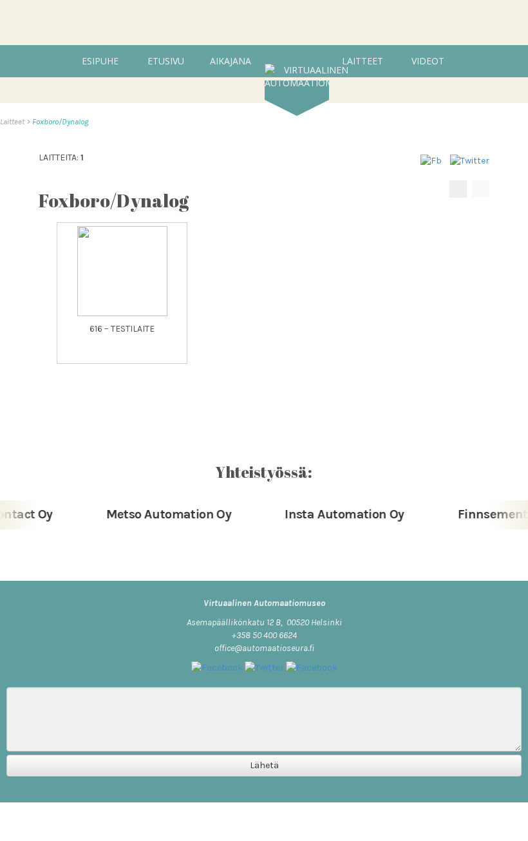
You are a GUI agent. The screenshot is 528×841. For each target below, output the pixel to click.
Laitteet (362, 61)
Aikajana (230, 61)
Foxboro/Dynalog (60, 121)
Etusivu (165, 61)
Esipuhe (100, 61)
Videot (427, 61)
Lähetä (264, 765)
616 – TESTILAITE (122, 328)
